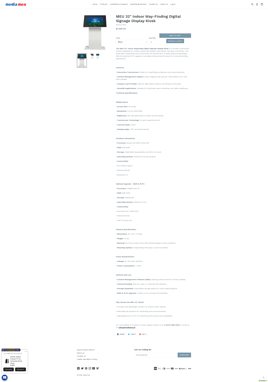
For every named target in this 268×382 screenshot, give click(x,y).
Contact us (153, 4)
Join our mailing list (142, 350)
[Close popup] (26, 351)
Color (118, 38)
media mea (86, 375)
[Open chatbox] (5, 378)
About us (164, 4)
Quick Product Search (86, 350)
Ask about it (20, 369)
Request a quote (175, 41)
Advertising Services (138, 4)
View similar (8, 369)
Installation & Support (119, 4)
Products (103, 4)
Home (95, 4)
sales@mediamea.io (127, 327)
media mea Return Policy (87, 359)
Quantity (152, 38)
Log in (173, 4)
